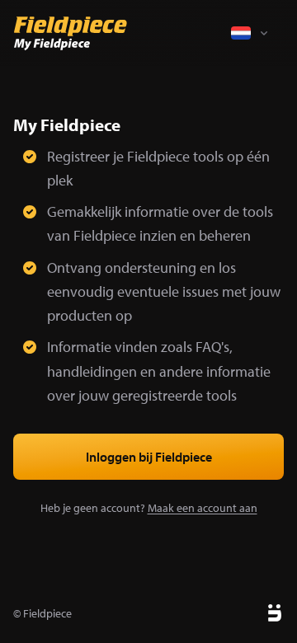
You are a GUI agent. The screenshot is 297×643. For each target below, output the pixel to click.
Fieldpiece (47, 613)
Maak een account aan (202, 507)
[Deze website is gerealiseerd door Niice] (256, 613)
